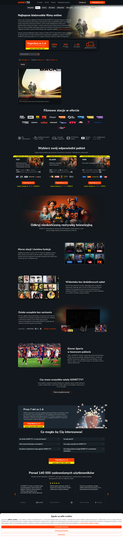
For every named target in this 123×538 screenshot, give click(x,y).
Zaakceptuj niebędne (61, 531)
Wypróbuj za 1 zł (97, 2)
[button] (15, 494)
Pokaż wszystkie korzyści (61, 392)
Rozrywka (69, 7)
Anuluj (23, 64)
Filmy (37, 7)
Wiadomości (84, 7)
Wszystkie (31, 7)
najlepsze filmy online (64, 29)
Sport (76, 7)
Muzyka (93, 7)
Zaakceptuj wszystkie (61, 527)
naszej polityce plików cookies (89, 523)
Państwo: (37, 60)
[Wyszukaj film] (38, 54)
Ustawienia (61, 535)
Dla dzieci (52, 7)
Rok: (51, 60)
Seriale (44, 7)
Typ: (23, 60)
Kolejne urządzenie (50, 329)
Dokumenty (60, 7)
